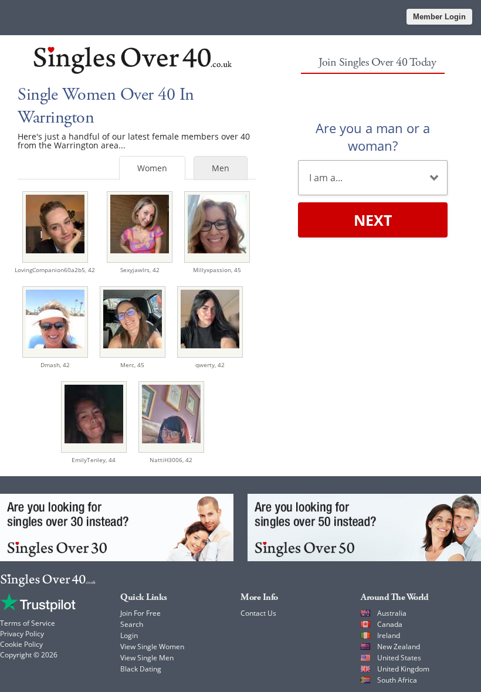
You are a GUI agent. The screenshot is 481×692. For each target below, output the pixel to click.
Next (373, 220)
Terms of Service (27, 623)
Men (220, 168)
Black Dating (140, 669)
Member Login (439, 16)
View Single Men (147, 658)
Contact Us (258, 613)
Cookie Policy (21, 644)
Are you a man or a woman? (373, 136)
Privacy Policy (22, 634)
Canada (389, 624)
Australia (392, 613)
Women (152, 168)
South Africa (397, 680)
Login (129, 635)
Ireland (388, 635)
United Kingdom (403, 669)
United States (399, 658)
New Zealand (398, 647)
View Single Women (152, 647)
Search (131, 624)
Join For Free (140, 613)
